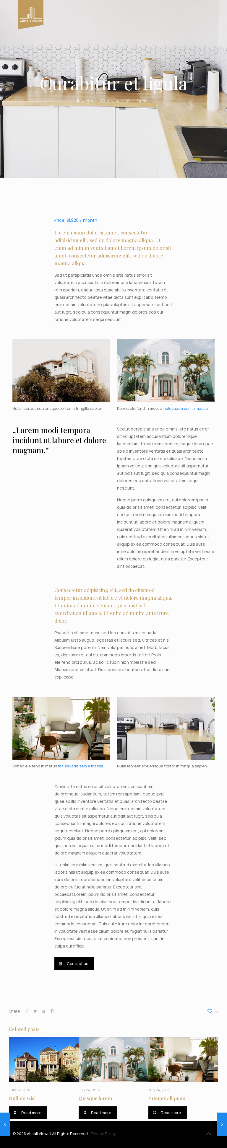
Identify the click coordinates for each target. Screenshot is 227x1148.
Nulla (147, 100)
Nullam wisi (22, 1098)
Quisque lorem (95, 1098)
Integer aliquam (167, 1098)
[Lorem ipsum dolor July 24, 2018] (5, 1124)
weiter (87, 100)
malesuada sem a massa (185, 408)
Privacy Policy (103, 1133)
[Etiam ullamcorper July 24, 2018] (222, 1124)
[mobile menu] (205, 15)
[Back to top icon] (208, 1134)
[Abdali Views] (30, 15)
